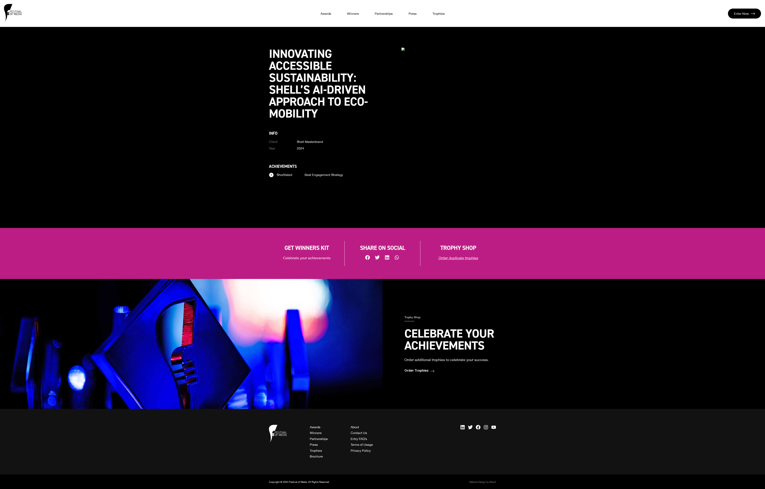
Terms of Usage (362, 444)
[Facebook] (478, 427)
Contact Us (359, 433)
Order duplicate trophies (458, 258)
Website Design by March (482, 482)
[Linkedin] (462, 427)
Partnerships (384, 13)
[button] (368, 257)
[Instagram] (486, 427)
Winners (353, 13)
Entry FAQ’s (359, 439)
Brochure (316, 456)
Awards (326, 13)
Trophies (439, 13)
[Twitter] (470, 427)
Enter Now (741, 13)
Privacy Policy (361, 450)
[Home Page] (13, 13)
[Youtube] (493, 427)
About (355, 427)
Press (413, 13)
